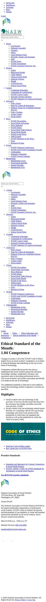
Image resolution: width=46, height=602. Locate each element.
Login (3, 16)
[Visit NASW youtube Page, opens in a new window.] (16, 540)
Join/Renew (10, 5)
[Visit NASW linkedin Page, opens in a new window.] (7, 540)
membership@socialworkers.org (13, 529)
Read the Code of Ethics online (18, 446)
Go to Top (31, 600)
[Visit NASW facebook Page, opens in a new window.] (2, 540)
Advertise (9, 7)
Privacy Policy (20, 600)
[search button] (2, 40)
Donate (9, 12)
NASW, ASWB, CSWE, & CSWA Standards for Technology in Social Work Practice (25, 470)
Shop (8, 10)
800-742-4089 (20, 525)
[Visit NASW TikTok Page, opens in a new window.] (5, 595)
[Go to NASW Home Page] (19, 28)
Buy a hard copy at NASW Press (19, 448)
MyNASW (10, 3)
